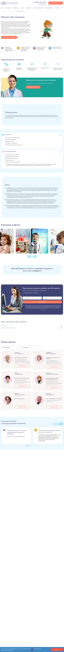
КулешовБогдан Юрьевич (50, 394)
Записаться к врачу (55, 3)
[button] (29, 256)
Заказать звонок (42, 3)
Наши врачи (8, 7)
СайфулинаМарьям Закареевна (51, 353)
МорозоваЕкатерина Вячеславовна (52, 373)
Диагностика (29, 7)
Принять (57, 649)
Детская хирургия (49, 7)
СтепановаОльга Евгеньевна (19, 353)
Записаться (22, 366)
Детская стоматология (38, 7)
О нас (2, 7)
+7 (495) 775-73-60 (39, 2)
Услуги (22, 7)
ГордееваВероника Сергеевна (20, 394)
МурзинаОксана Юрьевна (19, 373)
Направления (16, 7)
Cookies (13, 648)
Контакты (57, 7)
